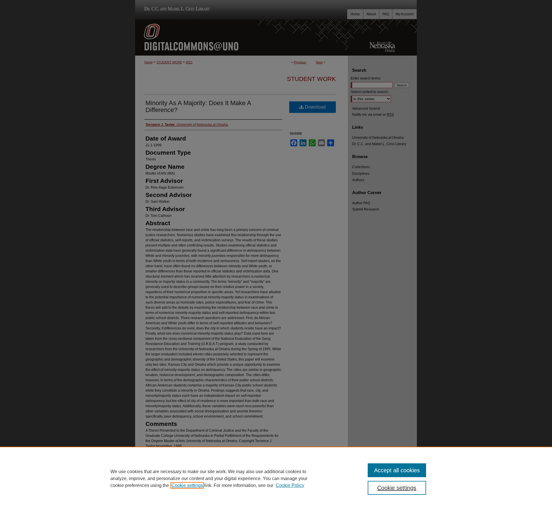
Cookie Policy (290, 485)
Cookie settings (187, 485)
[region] (276, 478)
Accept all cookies (397, 470)
